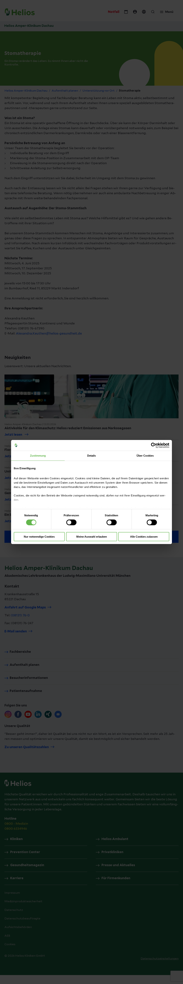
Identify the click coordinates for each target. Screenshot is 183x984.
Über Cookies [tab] (145, 455)
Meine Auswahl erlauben (91, 536)
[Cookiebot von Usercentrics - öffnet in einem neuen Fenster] (153, 445)
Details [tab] (91, 455)
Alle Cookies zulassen (144, 536)
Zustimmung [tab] (38, 455)
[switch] (71, 522)
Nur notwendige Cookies (39, 536)
